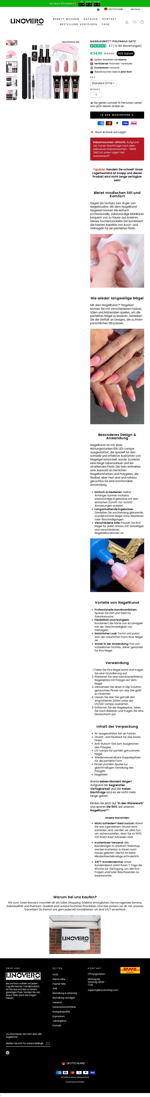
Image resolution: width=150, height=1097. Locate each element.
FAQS (106, 24)
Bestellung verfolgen (78, 24)
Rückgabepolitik (61, 1011)
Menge (95, 89)
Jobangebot (60, 1020)
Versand (57, 1002)
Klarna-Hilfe (59, 979)
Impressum (59, 1016)
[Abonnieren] (48, 1043)
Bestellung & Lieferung (65, 993)
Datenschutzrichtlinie (64, 1007)
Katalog (91, 19)
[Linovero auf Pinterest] (7, 1053)
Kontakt (109, 19)
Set (93, 77)
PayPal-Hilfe (59, 983)
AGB (55, 988)
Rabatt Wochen (66, 19)
